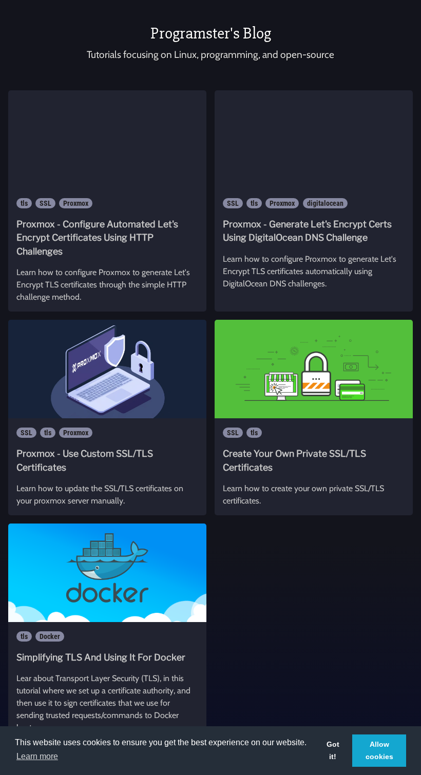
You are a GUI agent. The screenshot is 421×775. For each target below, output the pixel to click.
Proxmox (75, 203)
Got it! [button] (333, 750)
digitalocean (325, 203)
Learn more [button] (37, 756)
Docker (50, 636)
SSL (45, 203)
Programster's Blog (210, 33)
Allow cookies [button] (379, 750)
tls (24, 203)
